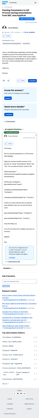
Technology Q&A (8, 7)
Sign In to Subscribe (26, 19)
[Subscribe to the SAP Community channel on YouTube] (21, 393)
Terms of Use (29, 399)
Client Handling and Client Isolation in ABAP (15, 326)
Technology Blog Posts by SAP (13, 314)
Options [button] (35, 19)
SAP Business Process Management (12, 43)
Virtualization (26, 43)
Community (13, 2)
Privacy (10, 399)
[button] (3, 36)
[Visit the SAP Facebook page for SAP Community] (14, 393)
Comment (32, 81)
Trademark (10, 408)
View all (4, 383)
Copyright (10, 404)
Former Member (13, 28)
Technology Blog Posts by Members (15, 300)
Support (29, 408)
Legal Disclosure (29, 404)
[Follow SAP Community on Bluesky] (18, 393)
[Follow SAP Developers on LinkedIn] (24, 393)
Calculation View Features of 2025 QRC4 (15, 312)
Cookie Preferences (10, 413)
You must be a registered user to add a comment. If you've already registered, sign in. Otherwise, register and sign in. (18, 251)
